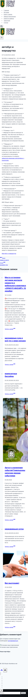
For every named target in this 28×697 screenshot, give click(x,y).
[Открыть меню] (1, 37)
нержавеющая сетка (14, 529)
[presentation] (15, 430)
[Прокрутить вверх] (1, 670)
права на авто (4, 259)
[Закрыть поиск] (1, 690)
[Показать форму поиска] (1, 26)
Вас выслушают (12, 583)
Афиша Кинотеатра (10, 16)
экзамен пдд (4, 264)
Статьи (6, 22)
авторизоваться (13, 641)
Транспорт (7, 20)
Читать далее (10, 329)
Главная (6, 10)
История (6, 12)
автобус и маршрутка (9, 253)
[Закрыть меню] (0, 673)
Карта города (8, 14)
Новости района (9, 18)
